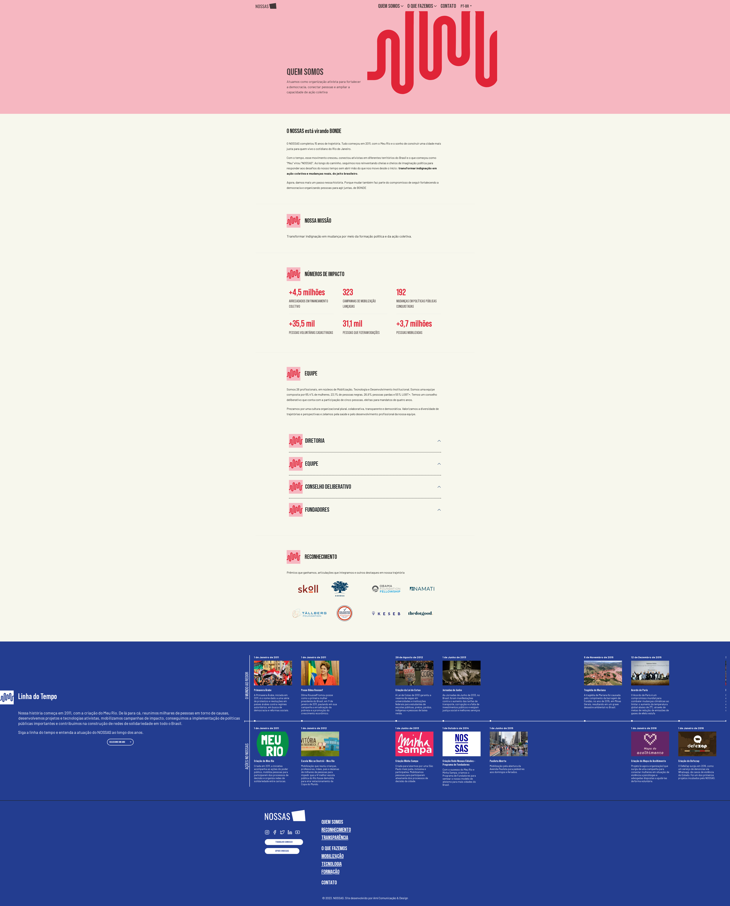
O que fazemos (420, 6)
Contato (448, 6)
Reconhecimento (336, 829)
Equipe (311, 464)
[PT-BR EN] (467, 5)
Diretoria (315, 441)
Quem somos (389, 6)
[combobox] (120, 742)
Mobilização (332, 856)
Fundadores (317, 510)
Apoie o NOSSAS (282, 851)
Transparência (334, 837)
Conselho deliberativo (328, 487)
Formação (330, 871)
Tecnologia (331, 864)
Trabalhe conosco (284, 842)
